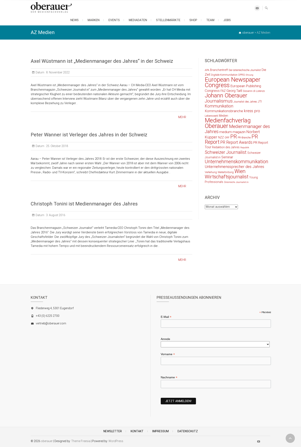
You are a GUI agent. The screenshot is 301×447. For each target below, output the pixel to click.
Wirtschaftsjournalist (226, 177)
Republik (244, 147)
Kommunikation (219, 106)
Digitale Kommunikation (224, 74)
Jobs (227, 20)
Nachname (169, 377)
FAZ (223, 90)
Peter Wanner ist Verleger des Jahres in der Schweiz (89, 135)
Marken (94, 20)
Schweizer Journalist (226, 152)
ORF (227, 137)
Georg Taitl (234, 91)
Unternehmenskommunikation (236, 161)
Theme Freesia (80, 441)
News (74, 20)
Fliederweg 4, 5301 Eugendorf (55, 308)
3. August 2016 (55, 215)
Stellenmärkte (168, 20)
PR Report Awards (236, 142)
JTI (260, 101)
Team (210, 20)
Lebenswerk (211, 115)
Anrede (165, 339)
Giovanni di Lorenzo (254, 90)
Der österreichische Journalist (245, 70)
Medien (223, 115)
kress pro (252, 111)
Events (114, 20)
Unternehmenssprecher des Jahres (234, 166)
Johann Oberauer (226, 95)
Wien (240, 171)
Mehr (182, 117)
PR (233, 136)
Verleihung (211, 172)
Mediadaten (138, 20)
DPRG (241, 74)
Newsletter (112, 431)
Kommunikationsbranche (224, 111)
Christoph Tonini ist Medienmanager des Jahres (84, 204)
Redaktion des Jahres (226, 147)
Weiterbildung (226, 172)
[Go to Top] (290, 438)
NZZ (221, 137)
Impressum (160, 431)
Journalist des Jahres (245, 101)
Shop (193, 20)
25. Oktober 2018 (56, 146)
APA (207, 70)
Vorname (168, 354)
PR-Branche (244, 137)
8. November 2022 (57, 72)
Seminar (227, 157)
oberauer (47, 441)
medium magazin (232, 132)
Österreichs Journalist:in (236, 182)
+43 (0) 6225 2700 (47, 315)
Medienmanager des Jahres (237, 129)
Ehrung (249, 75)
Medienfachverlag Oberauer (228, 123)
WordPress (116, 441)
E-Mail (166, 317)
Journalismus (219, 101)
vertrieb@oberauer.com (51, 323)
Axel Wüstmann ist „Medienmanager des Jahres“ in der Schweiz (102, 61)
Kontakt (137, 431)
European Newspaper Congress (232, 82)
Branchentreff (219, 70)
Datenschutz (188, 431)
